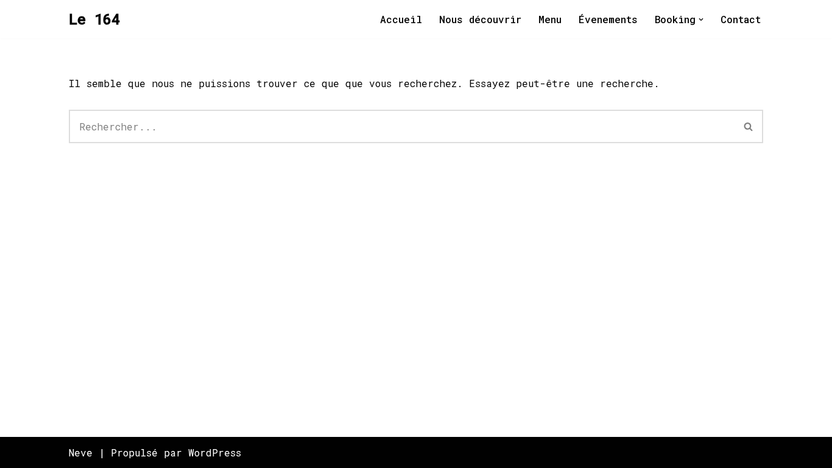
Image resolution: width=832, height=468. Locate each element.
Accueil (401, 19)
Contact (741, 19)
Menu (550, 19)
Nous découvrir (480, 19)
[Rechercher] (749, 126)
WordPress (214, 452)
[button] (701, 19)
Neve (81, 452)
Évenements (608, 19)
